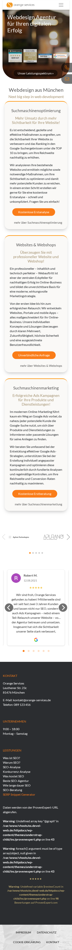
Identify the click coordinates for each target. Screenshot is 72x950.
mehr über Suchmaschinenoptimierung (38, 222)
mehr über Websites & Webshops (41, 365)
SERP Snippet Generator (19, 794)
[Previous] (9, 607)
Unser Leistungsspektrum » (36, 73)
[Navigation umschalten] (61, 5)
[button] (68, 537)
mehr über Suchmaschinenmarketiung (38, 504)
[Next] (63, 607)
